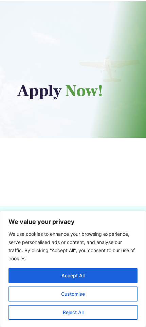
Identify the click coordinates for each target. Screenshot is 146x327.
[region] (73, 269)
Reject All (73, 312)
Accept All (73, 275)
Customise (73, 294)
